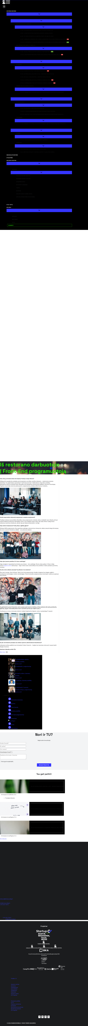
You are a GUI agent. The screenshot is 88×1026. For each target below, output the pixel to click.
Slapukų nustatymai (16, 1004)
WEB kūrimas (14, 728)
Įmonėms (13, 986)
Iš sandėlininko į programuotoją (23, 666)
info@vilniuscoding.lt (5, 903)
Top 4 (13, 721)
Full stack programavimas (17, 714)
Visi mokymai (3, 839)
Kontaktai (47, 954)
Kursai (30, 954)
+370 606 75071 (4, 904)
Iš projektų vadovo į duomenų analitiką (22, 674)
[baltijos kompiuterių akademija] (44, 951)
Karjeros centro (7, 565)
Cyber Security (14, 707)
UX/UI (12, 724)
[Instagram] (45, 1017)
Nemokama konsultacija (17, 1007)
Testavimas (14, 718)
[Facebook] (39, 1017)
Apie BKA (57, 954)
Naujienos (52, 954)
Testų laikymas (41, 954)
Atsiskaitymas (14, 987)
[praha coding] (44, 948)
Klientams (13, 992)
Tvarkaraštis (35, 954)
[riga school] (56, 948)
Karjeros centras (15, 984)
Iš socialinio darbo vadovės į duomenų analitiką (22, 660)
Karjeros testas (15, 993)
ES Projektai (14, 995)
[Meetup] (48, 1017)
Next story (2, 652)
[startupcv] (44, 932)
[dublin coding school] (32, 948)
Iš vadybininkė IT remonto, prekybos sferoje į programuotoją (23, 688)
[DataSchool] (44, 936)
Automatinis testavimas (17, 700)
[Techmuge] (44, 940)
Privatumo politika (15, 1001)
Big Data (13, 703)
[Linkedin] (42, 1017)
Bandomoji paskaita (16, 1008)
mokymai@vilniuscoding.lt (6, 899)
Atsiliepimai (14, 990)
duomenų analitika (15, 711)
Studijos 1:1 (14, 978)
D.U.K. (12, 1002)
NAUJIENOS (14, 989)
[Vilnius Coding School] (44, 943)
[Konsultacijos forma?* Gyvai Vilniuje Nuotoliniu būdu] (6, 752)
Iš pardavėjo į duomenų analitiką (23, 680)
